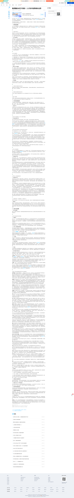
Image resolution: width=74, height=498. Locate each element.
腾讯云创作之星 (36, 479)
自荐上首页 (22, 479)
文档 (59, 2)
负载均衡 (21, 491)
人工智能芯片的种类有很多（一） (17, 424)
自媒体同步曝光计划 (23, 477)
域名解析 (51, 487)
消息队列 (33, 487)
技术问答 (8, 478)
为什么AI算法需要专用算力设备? (17, 453)
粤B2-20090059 (39, 495)
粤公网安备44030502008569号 (45, 495)
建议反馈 (62, 2)
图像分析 (45, 489)
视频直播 (63, 487)
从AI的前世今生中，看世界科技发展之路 (18, 464)
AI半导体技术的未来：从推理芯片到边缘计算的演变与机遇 (21, 458)
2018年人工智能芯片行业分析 (17, 435)
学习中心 (8, 481)
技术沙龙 (8, 479)
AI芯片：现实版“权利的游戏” (17, 440)
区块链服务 (27, 487)
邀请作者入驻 (22, 478)
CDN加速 (33, 489)
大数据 (45, 491)
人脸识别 (15, 489)
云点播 (39, 491)
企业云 (27, 489)
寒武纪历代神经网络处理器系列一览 (18, 466)
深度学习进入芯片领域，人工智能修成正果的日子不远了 (20, 416)
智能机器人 (22, 256)
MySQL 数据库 (52, 489)
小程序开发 (51, 491)
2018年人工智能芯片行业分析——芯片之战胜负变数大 (20, 445)
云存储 (57, 487)
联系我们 (49, 479)
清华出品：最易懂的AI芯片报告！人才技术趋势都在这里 (20, 456)
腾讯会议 (21, 489)
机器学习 (36, 27)
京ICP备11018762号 (43, 496)
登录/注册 (70, 2)
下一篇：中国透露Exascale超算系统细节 (16, 410)
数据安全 (15, 491)
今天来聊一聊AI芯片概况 (16, 427)
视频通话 (39, 489)
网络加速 (39, 487)
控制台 (65, 2)
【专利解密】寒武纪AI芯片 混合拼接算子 (18, 437)
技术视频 (8, 480)
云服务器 (21, 487)
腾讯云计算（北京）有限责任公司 (32, 496)
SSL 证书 (57, 489)
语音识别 (63, 489)
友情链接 (49, 480)
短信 (26, 491)
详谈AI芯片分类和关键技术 (16, 419)
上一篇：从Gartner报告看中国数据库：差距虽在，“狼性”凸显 (19, 409)
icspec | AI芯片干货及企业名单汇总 (18, 448)
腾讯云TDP (35, 480)
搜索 (65, 5)
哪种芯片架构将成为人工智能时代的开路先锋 (19, 422)
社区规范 (49, 477)
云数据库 (45, 487)
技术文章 (8, 477)
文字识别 (33, 491)
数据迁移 (63, 491)
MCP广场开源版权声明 (50, 481)
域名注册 (15, 487)
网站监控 (57, 491)
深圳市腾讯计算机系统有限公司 (28, 495)
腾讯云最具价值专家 (36, 477)
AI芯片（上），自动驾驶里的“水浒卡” (18, 461)
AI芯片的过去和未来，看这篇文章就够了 (18, 432)
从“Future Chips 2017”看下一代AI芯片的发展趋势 (20, 443)
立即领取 (42, 14)
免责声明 (49, 478)
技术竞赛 (22, 480)
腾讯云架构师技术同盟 (37, 478)
